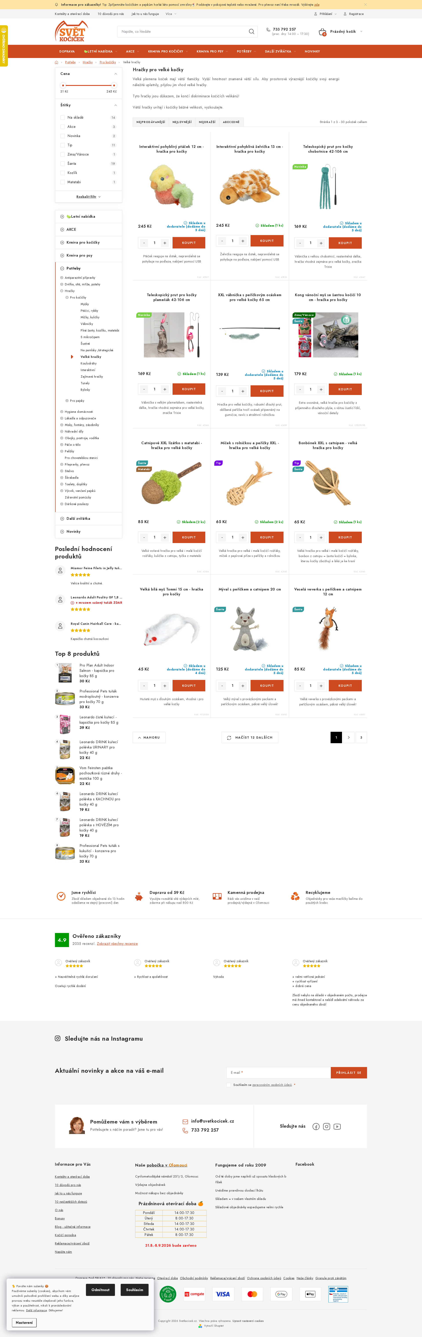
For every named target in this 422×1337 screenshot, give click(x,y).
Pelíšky (69, 451)
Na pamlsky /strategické (97, 350)
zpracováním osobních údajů (272, 1085)
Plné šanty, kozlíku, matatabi (100, 330)
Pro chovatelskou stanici (81, 458)
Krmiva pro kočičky (83, 242)
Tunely (85, 383)
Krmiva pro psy (79, 255)
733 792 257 (284, 29)
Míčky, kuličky (90, 317)
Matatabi (91, 182)
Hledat (252, 31)
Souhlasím (134, 1289)
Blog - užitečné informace (73, 1227)
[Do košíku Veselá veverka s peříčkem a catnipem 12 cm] (345, 685)
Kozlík (91, 172)
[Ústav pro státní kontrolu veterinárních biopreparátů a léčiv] (338, 1293)
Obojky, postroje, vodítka (82, 438)
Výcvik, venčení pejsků (80, 491)
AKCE (71, 229)
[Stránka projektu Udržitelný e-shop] (168, 1293)
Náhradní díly (74, 431)
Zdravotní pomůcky (78, 497)
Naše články (305, 1278)
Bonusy (60, 1218)
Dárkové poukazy (77, 504)
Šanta (91, 163)
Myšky (85, 304)
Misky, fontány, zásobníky (82, 425)
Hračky (70, 291)
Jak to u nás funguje (145, 14)
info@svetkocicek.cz (212, 1121)
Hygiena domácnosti (79, 411)
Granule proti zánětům (331, 1278)
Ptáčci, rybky (89, 310)
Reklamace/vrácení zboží (72, 1243)
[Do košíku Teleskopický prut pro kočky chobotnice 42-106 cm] (345, 243)
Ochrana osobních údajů (264, 1278)
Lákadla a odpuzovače (80, 418)
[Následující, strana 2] (349, 737)
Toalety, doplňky (76, 484)
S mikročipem (90, 337)
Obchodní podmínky (194, 1278)
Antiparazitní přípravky (80, 277)
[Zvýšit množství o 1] (165, 243)
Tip (91, 145)
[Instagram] (326, 1126)
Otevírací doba (167, 1278)
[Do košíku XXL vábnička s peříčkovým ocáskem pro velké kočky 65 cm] (267, 391)
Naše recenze (145, 1278)
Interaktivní (88, 370)
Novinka (91, 135)
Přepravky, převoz (77, 464)
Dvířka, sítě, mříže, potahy (82, 284)
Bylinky (85, 390)
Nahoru (152, 737)
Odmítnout (100, 1289)
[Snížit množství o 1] (144, 243)
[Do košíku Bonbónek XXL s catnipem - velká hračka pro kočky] (345, 537)
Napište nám (63, 1252)
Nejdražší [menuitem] (207, 122)
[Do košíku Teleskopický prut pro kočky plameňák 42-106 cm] (189, 389)
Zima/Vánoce (91, 154)
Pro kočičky (78, 297)
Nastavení (24, 1322)
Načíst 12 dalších (253, 737)
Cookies (289, 1278)
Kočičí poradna (65, 1235)
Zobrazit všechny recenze (117, 943)
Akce (91, 126)
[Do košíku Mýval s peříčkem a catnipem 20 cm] (267, 685)
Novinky (74, 531)
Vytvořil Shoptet (214, 1326)
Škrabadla (72, 477)
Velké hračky (91, 357)
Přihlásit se (349, 1073)
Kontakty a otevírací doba (72, 14)
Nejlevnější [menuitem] (182, 122)
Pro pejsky (77, 401)
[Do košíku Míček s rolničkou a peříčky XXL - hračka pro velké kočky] (267, 537)
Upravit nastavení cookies (248, 1321)
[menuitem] (67, 51)
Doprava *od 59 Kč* (91, 1278)
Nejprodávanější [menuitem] (150, 122)
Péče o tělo (73, 444)
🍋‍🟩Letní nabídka (81, 216)
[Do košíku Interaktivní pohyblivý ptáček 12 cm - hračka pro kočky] (189, 242)
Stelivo (69, 471)
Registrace (356, 14)
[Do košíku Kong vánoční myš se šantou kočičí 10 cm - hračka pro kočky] (345, 389)
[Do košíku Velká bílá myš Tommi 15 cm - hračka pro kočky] (189, 685)
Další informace (36, 1310)
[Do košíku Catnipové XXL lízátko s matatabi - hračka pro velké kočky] (189, 537)
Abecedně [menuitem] (231, 122)
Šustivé (85, 343)
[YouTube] (337, 1126)
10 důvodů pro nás (111, 14)
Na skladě (91, 117)
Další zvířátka (78, 518)
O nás (59, 1210)
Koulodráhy (88, 363)
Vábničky (87, 324)
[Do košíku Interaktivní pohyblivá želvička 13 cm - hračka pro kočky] (267, 240)
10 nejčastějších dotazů (71, 1201)
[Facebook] (316, 1126)
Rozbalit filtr (86, 196)
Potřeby (74, 268)
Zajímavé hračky (92, 376)
